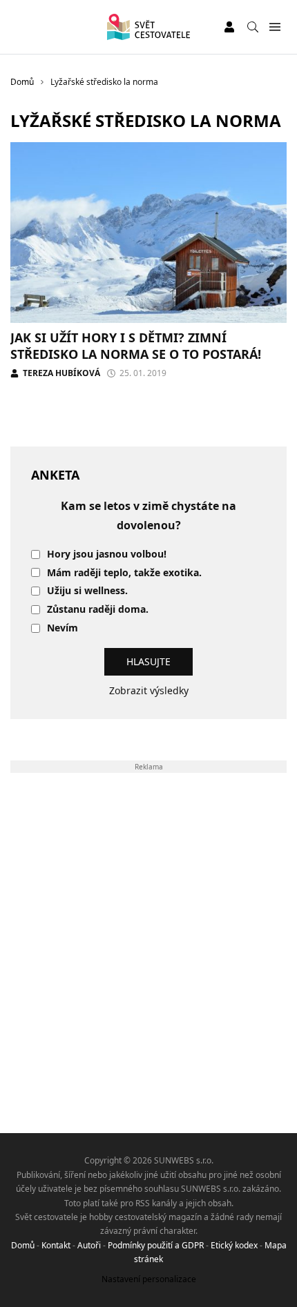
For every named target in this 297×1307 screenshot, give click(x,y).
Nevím (62, 628)
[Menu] (274, 27)
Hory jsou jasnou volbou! (106, 554)
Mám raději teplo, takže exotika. (124, 573)
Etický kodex (234, 1245)
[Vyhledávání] (252, 27)
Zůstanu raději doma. (97, 610)
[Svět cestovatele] (148, 27)
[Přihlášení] (229, 26)
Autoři (89, 1245)
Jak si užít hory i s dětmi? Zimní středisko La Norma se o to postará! (135, 345)
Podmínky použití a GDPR (156, 1245)
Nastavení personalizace (149, 1279)
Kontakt (55, 1245)
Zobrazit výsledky (149, 690)
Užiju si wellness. (87, 591)
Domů (23, 1245)
